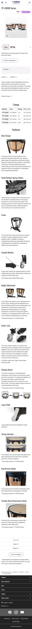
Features (12, 77)
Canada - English (8, 602)
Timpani (27, 572)
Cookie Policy (16, 621)
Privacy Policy (24, 618)
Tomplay (5, 69)
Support (15, 548)
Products (21, 572)
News (2, 586)
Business (3, 606)
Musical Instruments (6, 572)
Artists (3, 590)
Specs (15, 544)
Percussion (14, 572)
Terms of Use (15, 618)
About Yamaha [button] (5, 598)
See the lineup (5, 96)
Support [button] (3, 594)
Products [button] (3, 577)
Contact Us (7, 618)
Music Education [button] (5, 581)
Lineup (3, 77)
